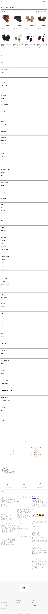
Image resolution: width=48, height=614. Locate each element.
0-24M (2, 320)
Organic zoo (3, 230)
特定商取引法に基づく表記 (5, 606)
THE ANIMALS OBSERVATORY (7, 269)
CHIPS (2, 92)
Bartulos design (4, 75)
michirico (2, 185)
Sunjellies (3, 262)
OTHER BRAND (4, 297)
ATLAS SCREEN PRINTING (6, 69)
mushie (2, 213)
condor (2, 101)
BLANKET (3, 350)
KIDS (2, 313)
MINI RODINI (3, 198)
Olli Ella (2, 227)
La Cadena (3, 162)
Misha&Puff (3, 201)
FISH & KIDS (3, 124)
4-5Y (2, 326)
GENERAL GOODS (4, 414)
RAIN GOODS (3, 387)
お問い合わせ (34, 606)
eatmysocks (3, 114)
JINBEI (2, 373)
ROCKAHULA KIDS (4, 249)
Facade (2, 121)
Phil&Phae (3, 240)
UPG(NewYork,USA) (5, 284)
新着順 (45, 11)
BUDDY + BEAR (4, 88)
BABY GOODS (4, 346)
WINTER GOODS (4, 397)
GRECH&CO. (3, 137)
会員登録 (33, 602)
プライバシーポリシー (4, 608)
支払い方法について (4, 605)
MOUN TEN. (3, 207)
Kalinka (2, 153)
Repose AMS (3, 246)
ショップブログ (18, 600)
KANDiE (2, 156)
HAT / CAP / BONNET (5, 377)
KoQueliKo (3, 159)
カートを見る (34, 605)
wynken (2, 294)
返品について (3, 603)
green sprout (3, 140)
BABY (2, 309)
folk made (3, 128)
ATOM (19, 602)
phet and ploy (3, 237)
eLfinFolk (2, 118)
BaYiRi (2, 79)
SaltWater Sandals (4, 253)
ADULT (2, 316)
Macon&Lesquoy (4, 175)
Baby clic (2, 72)
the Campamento (4, 272)
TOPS (2, 353)
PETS (2, 427)
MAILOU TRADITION (5, 182)
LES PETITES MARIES (5, 169)
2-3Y (2, 323)
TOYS (2, 410)
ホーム (2, 600)
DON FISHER (3, 111)
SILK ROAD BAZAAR (5, 256)
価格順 (41, 11)
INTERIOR (3, 407)
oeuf (2, 220)
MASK (2, 424)
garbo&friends (3, 131)
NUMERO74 (3, 217)
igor (1, 146)
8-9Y (2, 333)
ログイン (33, 603)
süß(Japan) (3, 266)
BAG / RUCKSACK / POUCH (6, 390)
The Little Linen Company (6, 275)
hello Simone (3, 143)
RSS (17, 602)
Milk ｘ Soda (3, 188)
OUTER (2, 363)
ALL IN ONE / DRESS (5, 360)
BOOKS (2, 420)
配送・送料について (4, 602)
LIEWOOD (3, 172)
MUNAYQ (3, 210)
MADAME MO (3, 178)
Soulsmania (3, 259)
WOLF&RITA (3, 291)
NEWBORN (3, 306)
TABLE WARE (3, 403)
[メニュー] (46, 1)
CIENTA (2, 98)
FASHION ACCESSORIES (6, 393)
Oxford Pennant (4, 233)
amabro (2, 59)
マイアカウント (34, 600)
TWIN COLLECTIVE (5, 281)
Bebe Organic (3, 82)
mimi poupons (3, 192)
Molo (2, 204)
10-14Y (2, 336)
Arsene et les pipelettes (5, 65)
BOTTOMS (3, 356)
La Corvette (3, 165)
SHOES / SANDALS (4, 383)
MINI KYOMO (3, 195)
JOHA (2, 150)
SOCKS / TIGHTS (4, 380)
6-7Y (2, 330)
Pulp (2, 243)
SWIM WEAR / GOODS (5, 400)
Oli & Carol (3, 223)
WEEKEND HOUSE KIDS (6, 288)
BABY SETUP (3, 343)
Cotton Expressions (4, 104)
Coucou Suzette (4, 108)
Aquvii (2, 62)
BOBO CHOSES (4, 85)
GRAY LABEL (3, 134)
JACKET (2, 366)
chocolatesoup (3, 95)
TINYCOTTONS (4, 278)
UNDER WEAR (4, 370)
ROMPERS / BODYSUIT (5, 340)
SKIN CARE (3, 417)
